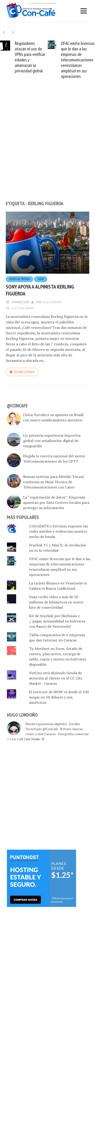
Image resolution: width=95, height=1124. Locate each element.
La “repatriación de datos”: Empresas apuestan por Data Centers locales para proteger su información (56, 502)
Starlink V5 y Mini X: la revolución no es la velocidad (57, 548)
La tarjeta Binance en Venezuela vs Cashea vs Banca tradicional (58, 586)
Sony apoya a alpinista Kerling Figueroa (40, 290)
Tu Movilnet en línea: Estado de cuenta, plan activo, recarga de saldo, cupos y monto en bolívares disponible (57, 656)
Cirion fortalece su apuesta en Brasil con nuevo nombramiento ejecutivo (53, 417)
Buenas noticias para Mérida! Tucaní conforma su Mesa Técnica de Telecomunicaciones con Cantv (53, 482)
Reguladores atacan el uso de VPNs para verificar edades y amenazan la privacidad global (30, 57)
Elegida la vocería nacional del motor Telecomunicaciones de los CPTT (54, 458)
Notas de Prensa (19, 279)
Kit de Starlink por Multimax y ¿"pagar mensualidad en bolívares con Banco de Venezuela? (57, 621)
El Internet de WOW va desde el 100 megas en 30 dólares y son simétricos (59, 697)
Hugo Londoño (52, 302)
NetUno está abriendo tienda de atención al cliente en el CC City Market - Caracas (55, 678)
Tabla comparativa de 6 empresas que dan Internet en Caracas (57, 637)
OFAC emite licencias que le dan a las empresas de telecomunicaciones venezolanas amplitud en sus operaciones (78, 60)
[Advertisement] (47, 147)
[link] (41, 877)
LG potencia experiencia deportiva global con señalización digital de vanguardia (51, 440)
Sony (41, 279)
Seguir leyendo (24, 372)
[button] (13, 32)
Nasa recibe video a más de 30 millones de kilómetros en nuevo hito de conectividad (56, 602)
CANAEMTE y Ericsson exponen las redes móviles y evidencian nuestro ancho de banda (58, 531)
